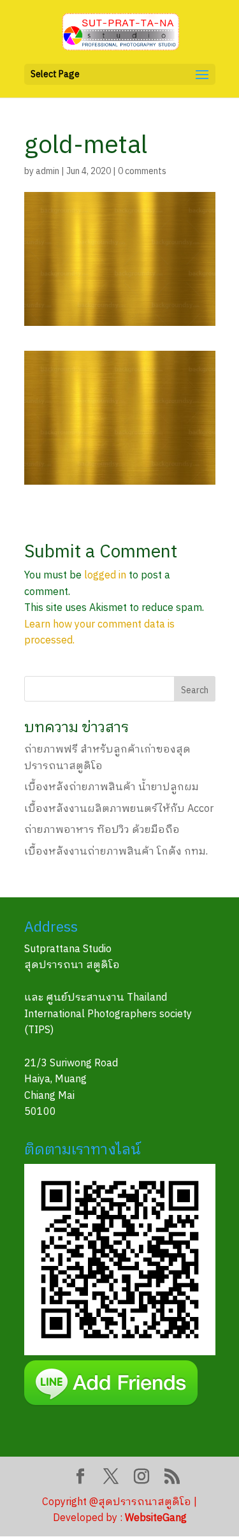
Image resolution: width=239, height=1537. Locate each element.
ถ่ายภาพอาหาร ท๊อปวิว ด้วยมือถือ (102, 830)
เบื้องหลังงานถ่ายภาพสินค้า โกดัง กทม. (116, 851)
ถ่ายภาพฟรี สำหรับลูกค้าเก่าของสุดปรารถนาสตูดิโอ (107, 758)
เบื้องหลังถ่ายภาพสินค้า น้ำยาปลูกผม (111, 787)
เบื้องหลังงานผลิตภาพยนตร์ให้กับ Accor (119, 809)
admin (47, 171)
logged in (105, 575)
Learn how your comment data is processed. (99, 633)
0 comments (142, 171)
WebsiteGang (156, 1518)
